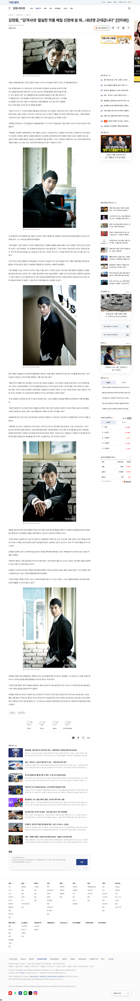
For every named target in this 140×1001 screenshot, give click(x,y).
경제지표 (62, 890)
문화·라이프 (19, 8)
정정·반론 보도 (82, 959)
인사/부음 (104, 904)
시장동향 (36, 887)
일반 (71, 8)
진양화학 (106, 448)
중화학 (48, 897)
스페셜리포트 (50, 923)
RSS (129, 2)
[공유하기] (113, 28)
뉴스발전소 (24, 923)
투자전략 (123, 382)
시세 (10, 893)
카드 (22, 900)
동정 (103, 907)
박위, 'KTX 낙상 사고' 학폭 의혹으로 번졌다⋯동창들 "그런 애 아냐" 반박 (119, 283)
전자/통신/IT (50, 890)
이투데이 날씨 (89, 923)
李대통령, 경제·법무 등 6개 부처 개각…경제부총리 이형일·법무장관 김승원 (51, 750)
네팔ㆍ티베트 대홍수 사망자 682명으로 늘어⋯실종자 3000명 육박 (48, 837)
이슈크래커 (24, 926)
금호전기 (106, 432)
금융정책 (23, 887)
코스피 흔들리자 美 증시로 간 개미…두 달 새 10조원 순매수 (45, 775)
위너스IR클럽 (76, 923)
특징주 (108, 382)
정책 (35, 893)
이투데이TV (37, 923)
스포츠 (65, 8)
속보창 (114, 2)
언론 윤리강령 (34, 976)
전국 (103, 900)
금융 (22, 883)
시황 (10, 890)
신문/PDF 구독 (122, 2)
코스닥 (124, 422)
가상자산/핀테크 (25, 904)
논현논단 (117, 887)
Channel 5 (63, 923)
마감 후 (117, 900)
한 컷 (22, 936)
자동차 (48, 893)
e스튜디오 (36, 926)
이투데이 (11, 15)
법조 (103, 887)
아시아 (74, 900)
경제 (61, 883)
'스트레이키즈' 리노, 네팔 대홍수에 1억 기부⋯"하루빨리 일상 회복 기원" (119, 218)
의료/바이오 (50, 907)
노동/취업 (104, 897)
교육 (103, 890)
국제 (74, 883)
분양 (35, 897)
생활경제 (62, 893)
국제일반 (75, 890)
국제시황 (11, 914)
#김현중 (12, 713)
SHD (105, 427)
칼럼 (116, 904)
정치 (88, 883)
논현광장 (117, 890)
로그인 (103, 2)
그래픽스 (23, 933)
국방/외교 (89, 893)
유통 (48, 904)
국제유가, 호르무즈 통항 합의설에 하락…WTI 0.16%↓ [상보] (47, 824)
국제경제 (75, 887)
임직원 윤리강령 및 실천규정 (55, 976)
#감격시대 (21, 713)
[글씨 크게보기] (128, 28)
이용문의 (72, 959)
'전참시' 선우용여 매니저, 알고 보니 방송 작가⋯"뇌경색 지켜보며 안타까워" (119, 235)
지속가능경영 (102, 923)
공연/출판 (57, 8)
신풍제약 (106, 443)
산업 (48, 883)
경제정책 (62, 887)
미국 (74, 893)
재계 (48, 887)
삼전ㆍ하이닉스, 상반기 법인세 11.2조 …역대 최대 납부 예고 (46, 762)
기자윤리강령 (42, 976)
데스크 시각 (118, 897)
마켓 (10, 883)
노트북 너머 (118, 907)
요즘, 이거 (23, 929)
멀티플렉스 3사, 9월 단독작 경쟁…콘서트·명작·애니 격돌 (44, 799)
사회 (103, 883)
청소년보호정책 (54, 959)
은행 (22, 890)
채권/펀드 (11, 907)
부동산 (36, 883)
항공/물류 (49, 900)
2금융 (22, 897)
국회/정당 (89, 890)
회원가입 (109, 2)
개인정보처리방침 (42, 959)
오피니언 (117, 883)
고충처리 (64, 959)
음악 (50, 8)
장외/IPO (11, 897)
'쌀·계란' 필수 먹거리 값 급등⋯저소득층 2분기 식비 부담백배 (46, 812)
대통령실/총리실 (91, 887)
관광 (31, 8)
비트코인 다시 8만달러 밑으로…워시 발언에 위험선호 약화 (45, 787)
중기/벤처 (49, 910)
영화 (45, 8)
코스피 (108, 422)
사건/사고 (104, 893)
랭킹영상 (36, 929)
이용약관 (31, 959)
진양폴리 (106, 438)
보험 (22, 893)
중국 (74, 897)
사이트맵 (110, 959)
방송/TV (38, 8)
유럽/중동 (75, 904)
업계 (35, 890)
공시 (10, 887)
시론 (116, 893)
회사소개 (23, 959)
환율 (10, 910)
